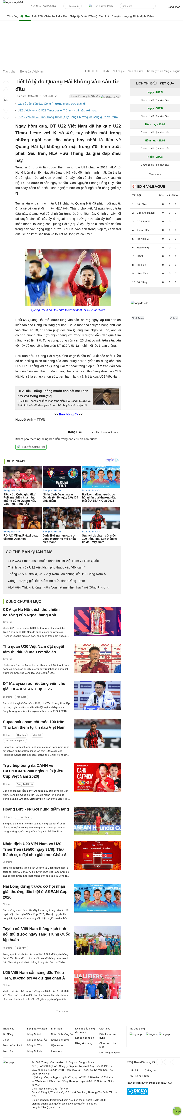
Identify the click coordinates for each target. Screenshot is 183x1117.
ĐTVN (105, 71)
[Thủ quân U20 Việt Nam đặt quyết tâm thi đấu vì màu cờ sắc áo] (97, 658)
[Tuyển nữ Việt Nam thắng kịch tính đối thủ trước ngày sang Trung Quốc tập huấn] (97, 940)
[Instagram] (166, 1062)
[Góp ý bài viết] (6, 108)
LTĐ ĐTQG (91, 71)
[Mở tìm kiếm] (153, 6)
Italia (59, 16)
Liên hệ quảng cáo (109, 1052)
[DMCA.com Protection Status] (137, 1094)
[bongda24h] (4, 16)
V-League (119, 71)
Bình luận (104, 16)
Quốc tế (82, 16)
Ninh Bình (142, 273)
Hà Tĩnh (141, 264)
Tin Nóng (8, 1034)
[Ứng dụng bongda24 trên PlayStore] (152, 1034)
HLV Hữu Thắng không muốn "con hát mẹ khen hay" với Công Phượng (58, 587)
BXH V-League (151, 186)
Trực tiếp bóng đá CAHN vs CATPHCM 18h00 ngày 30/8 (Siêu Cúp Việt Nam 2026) (33, 771)
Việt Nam (25, 16)
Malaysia (21, 696)
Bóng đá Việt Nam (37, 1028)
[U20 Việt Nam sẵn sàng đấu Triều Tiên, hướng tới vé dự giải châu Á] (97, 984)
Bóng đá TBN (34, 1045)
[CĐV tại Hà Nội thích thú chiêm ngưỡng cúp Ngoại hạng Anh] (97, 621)
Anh (34, 16)
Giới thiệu (104, 1028)
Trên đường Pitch (103, 5)
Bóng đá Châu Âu (37, 1039)
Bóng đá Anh (34, 1034)
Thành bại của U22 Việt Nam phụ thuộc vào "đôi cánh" (46, 567)
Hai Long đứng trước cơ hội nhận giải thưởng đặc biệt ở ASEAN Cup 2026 (35, 892)
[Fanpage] (159, 1062)
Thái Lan (21, 735)
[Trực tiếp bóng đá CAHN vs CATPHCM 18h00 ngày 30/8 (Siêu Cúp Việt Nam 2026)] (97, 777)
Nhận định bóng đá (62, 1034)
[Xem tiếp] (155, 290)
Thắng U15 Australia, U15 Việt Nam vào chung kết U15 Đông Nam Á (57, 574)
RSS (129, 1062)
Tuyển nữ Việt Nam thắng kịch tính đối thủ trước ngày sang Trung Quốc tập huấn (36, 934)
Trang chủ (8, 1028)
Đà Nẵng (142, 282)
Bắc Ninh (21, 947)
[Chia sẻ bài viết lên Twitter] (6, 92)
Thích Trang (138, 318)
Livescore (56, 1051)
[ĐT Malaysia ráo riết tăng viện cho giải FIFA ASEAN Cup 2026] (97, 695)
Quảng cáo (151, 1070)
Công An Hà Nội (25, 784)
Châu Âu (49, 16)
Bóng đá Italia (35, 1051)
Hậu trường (57, 1045)
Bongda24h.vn (164, 1082)
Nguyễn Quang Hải (33, 446)
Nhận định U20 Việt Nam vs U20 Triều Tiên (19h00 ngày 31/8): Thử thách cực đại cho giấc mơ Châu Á (35, 849)
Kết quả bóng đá (84, 1037)
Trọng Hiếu (75, 431)
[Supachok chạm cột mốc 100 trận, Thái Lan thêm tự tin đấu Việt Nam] (97, 733)
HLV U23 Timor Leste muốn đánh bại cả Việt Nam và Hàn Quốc (53, 561)
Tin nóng (12, 16)
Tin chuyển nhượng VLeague (163, 71)
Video (150, 16)
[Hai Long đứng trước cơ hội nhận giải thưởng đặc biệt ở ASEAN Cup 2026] (97, 898)
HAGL (140, 256)
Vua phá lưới (135, 71)
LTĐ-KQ (92, 16)
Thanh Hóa (143, 230)
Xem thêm (62, 1011)
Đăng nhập (173, 6)
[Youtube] (174, 1062)
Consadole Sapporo (15, 740)
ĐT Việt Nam (23, 817)
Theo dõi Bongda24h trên (86, 96)
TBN (40, 16)
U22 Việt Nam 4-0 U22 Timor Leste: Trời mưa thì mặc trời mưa (57, 110)
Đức (65, 16)
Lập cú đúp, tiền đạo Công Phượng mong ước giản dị (52, 103)
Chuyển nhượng (122, 16)
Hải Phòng (143, 247)
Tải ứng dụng (137, 1028)
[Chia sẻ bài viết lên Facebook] (6, 84)
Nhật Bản (37, 735)
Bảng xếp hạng (83, 1043)
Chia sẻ (174, 318)
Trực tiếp (8, 1051)
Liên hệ (134, 1070)
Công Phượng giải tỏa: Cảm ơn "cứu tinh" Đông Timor (46, 581)
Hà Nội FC (143, 238)
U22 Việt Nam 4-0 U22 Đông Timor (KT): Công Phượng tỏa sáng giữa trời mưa (68, 117)
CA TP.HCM (143, 221)
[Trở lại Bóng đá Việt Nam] (6, 116)
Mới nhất (74, 6)
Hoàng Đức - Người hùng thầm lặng (36, 809)
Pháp (73, 16)
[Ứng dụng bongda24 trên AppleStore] (165, 1034)
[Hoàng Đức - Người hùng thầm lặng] (97, 821)
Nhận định (139, 16)
